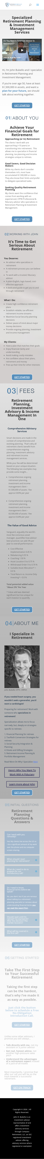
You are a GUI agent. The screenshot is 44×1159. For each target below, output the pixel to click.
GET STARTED (22, 105)
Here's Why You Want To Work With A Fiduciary (22, 772)
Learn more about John (22, 784)
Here (35, 761)
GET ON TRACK (22, 1087)
